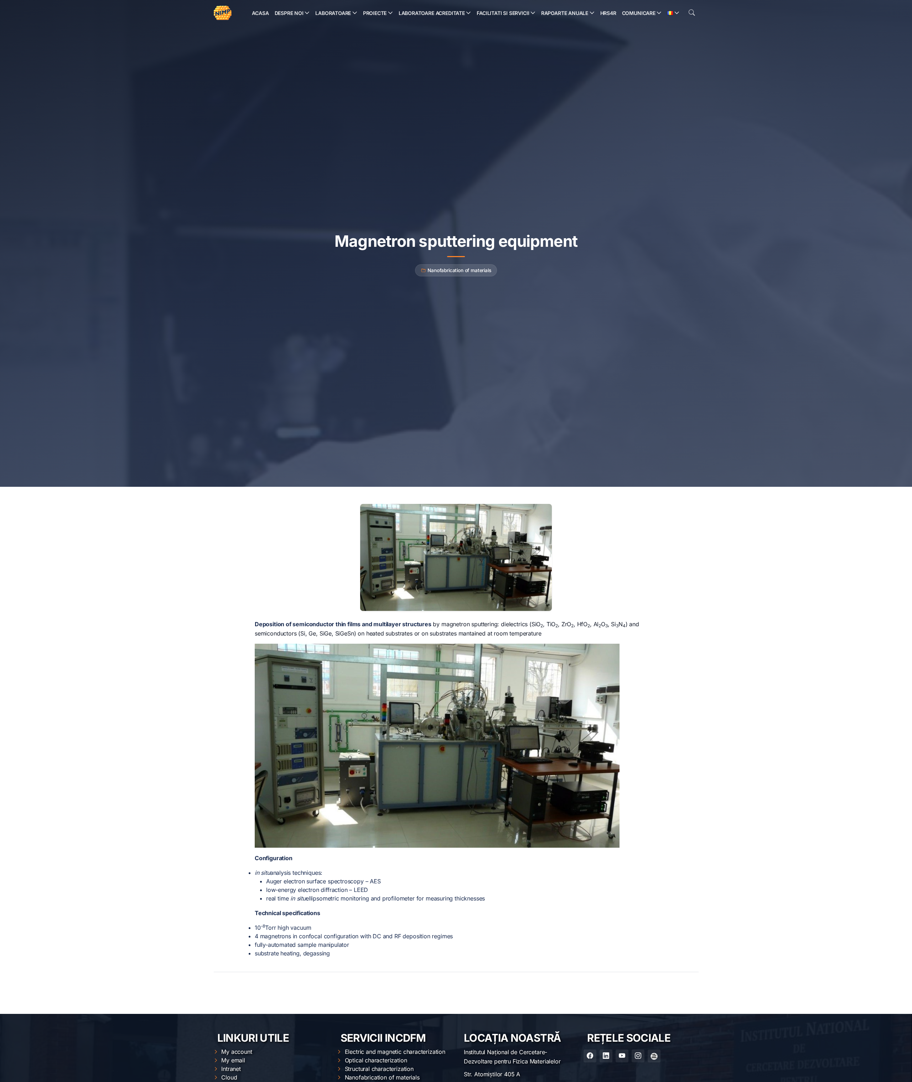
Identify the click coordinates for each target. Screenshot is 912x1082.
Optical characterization (376, 1060)
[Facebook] (590, 1056)
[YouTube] (622, 1056)
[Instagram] (638, 1056)
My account (236, 1051)
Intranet (231, 1068)
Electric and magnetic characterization (395, 1051)
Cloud (229, 1077)
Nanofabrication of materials (459, 270)
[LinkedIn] (606, 1056)
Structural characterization (379, 1068)
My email (233, 1060)
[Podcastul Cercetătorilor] (654, 1056)
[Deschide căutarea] (692, 12)
